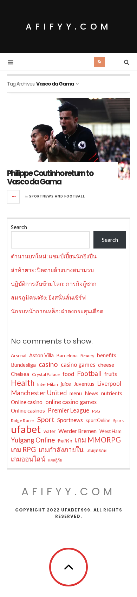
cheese (106, 365)
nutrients (111, 393)
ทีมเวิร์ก (65, 441)
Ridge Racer (22, 420)
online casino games (71, 401)
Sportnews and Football (57, 196)
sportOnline (98, 420)
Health (22, 383)
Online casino (27, 402)
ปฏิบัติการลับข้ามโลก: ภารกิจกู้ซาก (54, 283)
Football (89, 373)
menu (76, 393)
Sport (45, 419)
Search (19, 227)
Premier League (68, 410)
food (68, 374)
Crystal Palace (46, 374)
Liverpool (109, 383)
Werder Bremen (77, 431)
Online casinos (28, 410)
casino (48, 364)
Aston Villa (41, 355)
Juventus (84, 384)
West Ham (110, 431)
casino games (78, 364)
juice (66, 384)
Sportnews (70, 420)
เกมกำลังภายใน (61, 449)
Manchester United (39, 393)
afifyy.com (69, 26)
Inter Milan (47, 384)
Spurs (118, 420)
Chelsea (20, 374)
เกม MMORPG (98, 439)
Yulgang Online (33, 440)
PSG (96, 411)
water (50, 431)
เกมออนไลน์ (28, 459)
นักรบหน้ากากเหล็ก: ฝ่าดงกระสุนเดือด (57, 311)
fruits (110, 374)
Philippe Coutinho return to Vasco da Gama (50, 177)
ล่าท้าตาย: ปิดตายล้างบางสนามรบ (52, 269)
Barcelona (67, 355)
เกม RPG (23, 449)
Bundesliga (23, 365)
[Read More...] (13, 196)
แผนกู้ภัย (55, 460)
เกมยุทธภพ (96, 450)
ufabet (26, 429)
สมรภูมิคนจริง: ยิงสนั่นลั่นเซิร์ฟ (48, 297)
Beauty (87, 355)
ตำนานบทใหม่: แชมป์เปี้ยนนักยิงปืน (54, 256)
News (91, 393)
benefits (106, 355)
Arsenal (18, 355)
